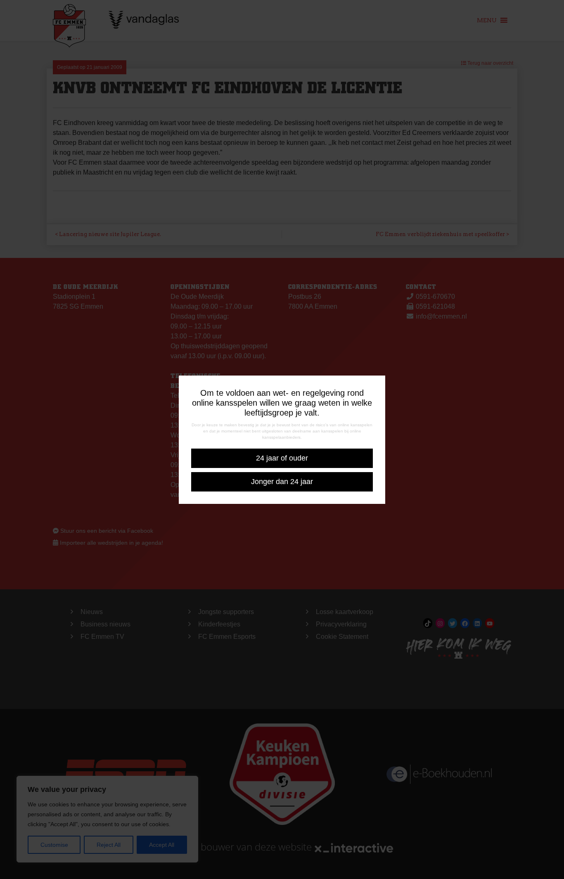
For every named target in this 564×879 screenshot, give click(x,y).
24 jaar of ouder (282, 458)
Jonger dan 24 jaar (282, 481)
